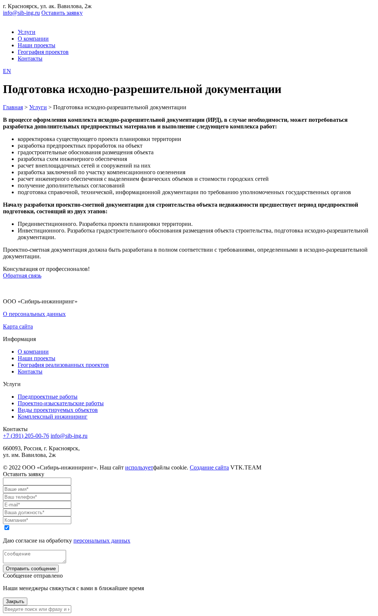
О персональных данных (34, 314)
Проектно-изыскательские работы (61, 403)
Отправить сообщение (31, 568)
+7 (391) (26, 436)
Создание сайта (209, 467)
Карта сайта (18, 326)
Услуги (26, 32)
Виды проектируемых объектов (58, 410)
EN (7, 71)
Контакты (30, 58)
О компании (33, 38)
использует (139, 467)
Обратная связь (22, 275)
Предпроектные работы (48, 396)
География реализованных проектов (63, 365)
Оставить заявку (62, 13)
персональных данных (101, 540)
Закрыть (15, 601)
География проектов (43, 52)
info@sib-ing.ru (21, 13)
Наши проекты (36, 45)
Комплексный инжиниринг (52, 416)
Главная (13, 107)
